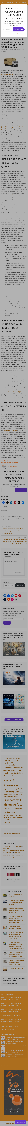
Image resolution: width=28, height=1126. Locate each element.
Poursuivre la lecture (14, 33)
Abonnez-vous (19, 29)
